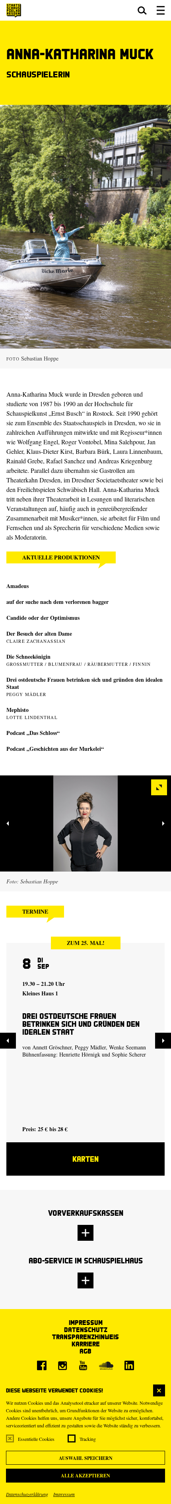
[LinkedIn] (129, 1365)
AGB (85, 1351)
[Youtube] (83, 1365)
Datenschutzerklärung (27, 1494)
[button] (142, 10)
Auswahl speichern (86, 1458)
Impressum (64, 1494)
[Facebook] (42, 1365)
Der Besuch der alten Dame (39, 633)
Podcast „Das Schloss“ (33, 733)
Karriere (86, 1344)
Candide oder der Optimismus (43, 617)
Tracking (88, 1439)
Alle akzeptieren (85, 1475)
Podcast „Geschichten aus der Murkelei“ (55, 748)
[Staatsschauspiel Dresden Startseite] (13, 10)
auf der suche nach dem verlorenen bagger (57, 602)
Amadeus (17, 586)
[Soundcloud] (106, 1365)
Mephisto (17, 710)
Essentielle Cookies (36, 1439)
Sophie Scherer (129, 1054)
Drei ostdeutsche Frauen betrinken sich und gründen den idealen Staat (84, 683)
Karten (85, 1158)
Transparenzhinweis (85, 1336)
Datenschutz (85, 1329)
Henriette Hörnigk (79, 1054)
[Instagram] (62, 1365)
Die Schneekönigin (28, 656)
